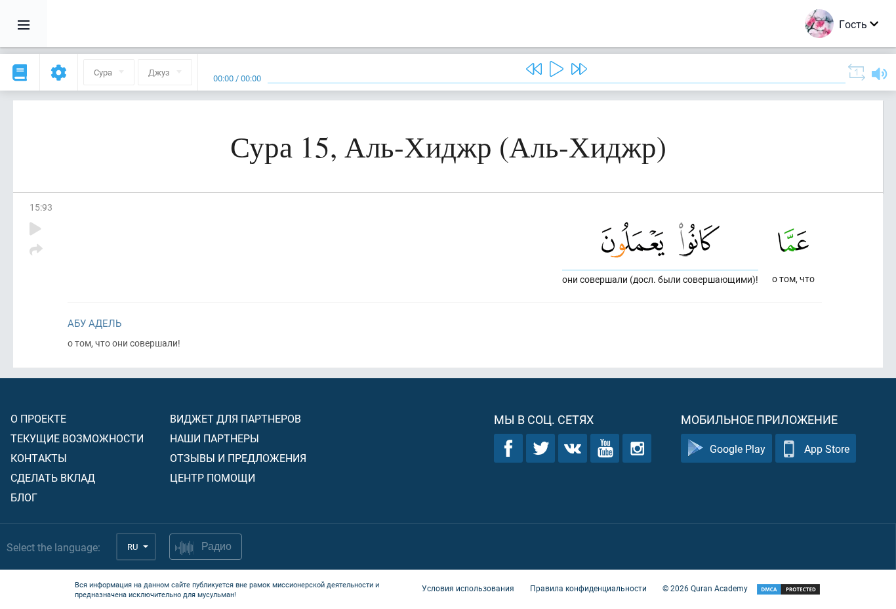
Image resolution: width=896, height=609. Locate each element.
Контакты (38, 458)
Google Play (737, 448)
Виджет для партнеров (235, 418)
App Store (826, 448)
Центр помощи (212, 477)
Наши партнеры (214, 438)
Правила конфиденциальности (588, 588)
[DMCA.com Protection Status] (788, 590)
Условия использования (468, 588)
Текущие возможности (77, 438)
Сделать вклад (52, 477)
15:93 (41, 207)
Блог (23, 497)
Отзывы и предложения (238, 458)
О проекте (38, 418)
